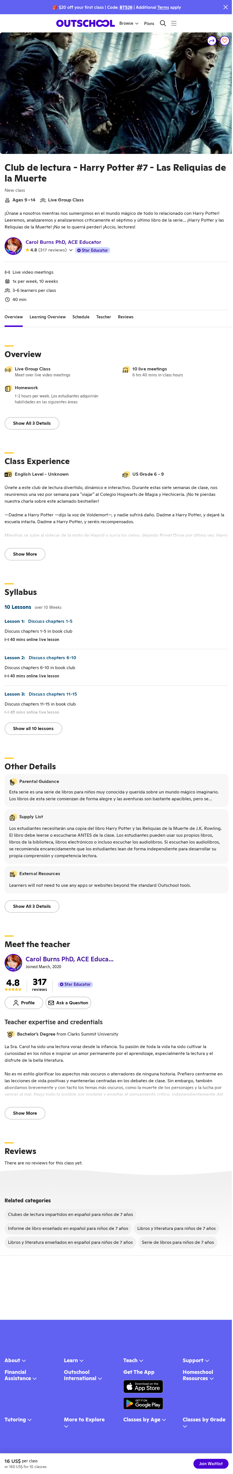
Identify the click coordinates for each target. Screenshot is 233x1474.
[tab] (14, 317)
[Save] (225, 41)
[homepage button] (85, 23)
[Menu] (174, 23)
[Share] (212, 41)
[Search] (163, 23)
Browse (126, 23)
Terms (163, 7)
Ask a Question (72, 1003)
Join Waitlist (211, 1463)
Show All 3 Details (32, 423)
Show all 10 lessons (33, 728)
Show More (25, 554)
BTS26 (126, 7)
